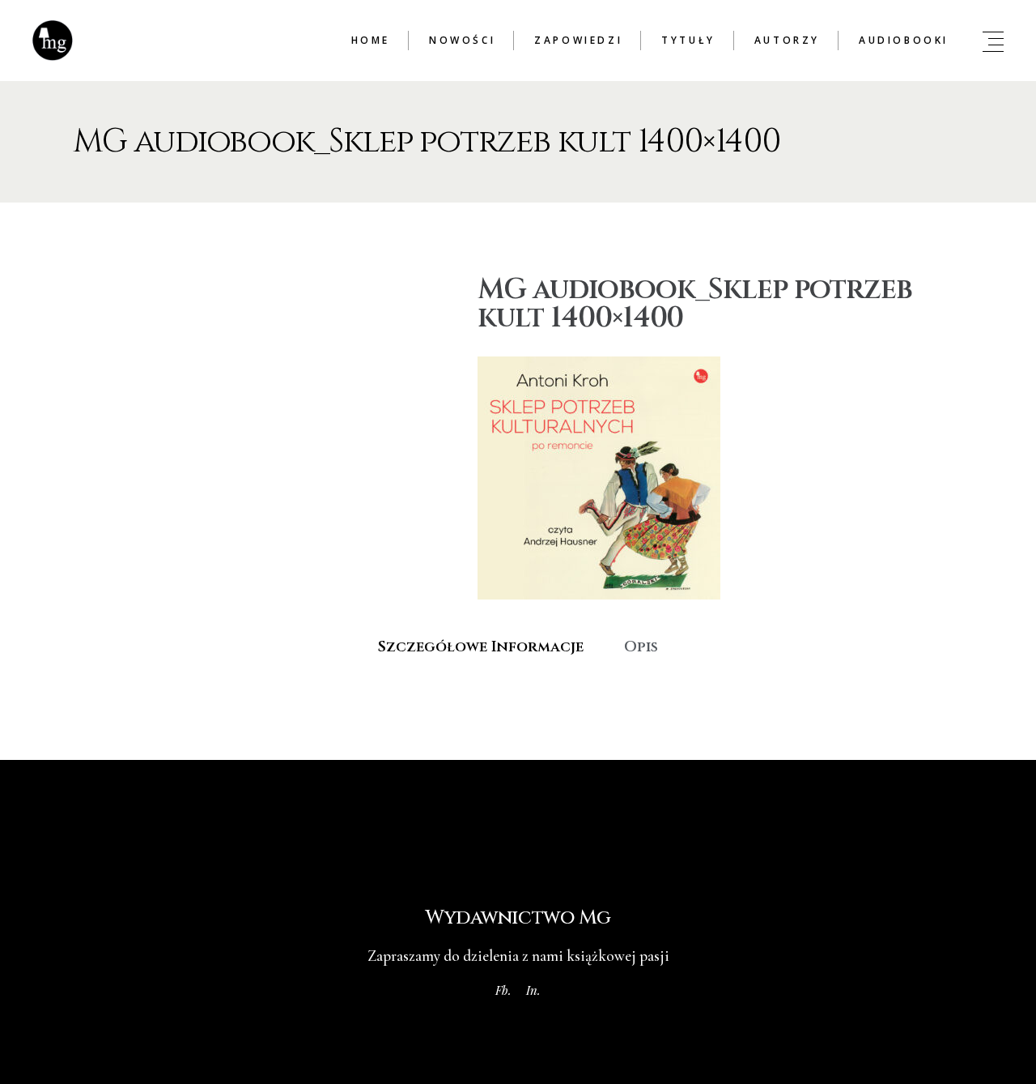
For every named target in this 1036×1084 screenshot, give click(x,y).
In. (533, 990)
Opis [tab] (641, 647)
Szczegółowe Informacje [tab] (481, 647)
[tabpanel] (518, 687)
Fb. (503, 990)
